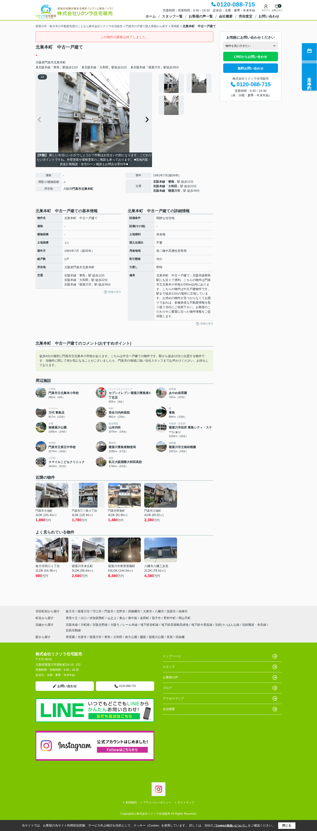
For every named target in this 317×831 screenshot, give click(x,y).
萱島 (171, 181)
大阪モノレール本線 (124, 624)
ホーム (151, 16)
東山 (122, 618)
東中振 (133, 618)
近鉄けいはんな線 (227, 624)
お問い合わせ (269, 16)
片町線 (86, 624)
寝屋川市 (174, 190)
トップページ (172, 656)
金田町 (145, 618)
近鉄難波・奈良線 (254, 624)
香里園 (70, 637)
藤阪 (143, 637)
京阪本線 (159, 181)
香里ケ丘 (72, 618)
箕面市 (171, 611)
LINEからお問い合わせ (250, 56)
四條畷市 (134, 611)
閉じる (286, 825)
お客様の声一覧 (201, 16)
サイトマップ (185, 802)
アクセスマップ (173, 698)
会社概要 (226, 16)
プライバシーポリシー (157, 802)
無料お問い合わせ (251, 68)
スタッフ (169, 666)
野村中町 (170, 618)
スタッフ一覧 (172, 16)
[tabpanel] (185, 94)
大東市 (147, 611)
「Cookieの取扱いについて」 (230, 825)
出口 (84, 618)
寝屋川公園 (156, 637)
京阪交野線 (100, 624)
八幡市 (159, 611)
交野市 (120, 611)
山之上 (112, 618)
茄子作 (157, 618)
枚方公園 (131, 637)
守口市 (97, 611)
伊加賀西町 (97, 618)
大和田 (172, 186)
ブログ (167, 688)
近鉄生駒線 (73, 630)
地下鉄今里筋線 (202, 624)
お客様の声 (170, 677)
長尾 (170, 637)
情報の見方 (114, 291)
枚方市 (70, 611)
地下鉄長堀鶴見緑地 (175, 624)
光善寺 (82, 637)
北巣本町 (60, 62)
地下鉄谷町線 (149, 624)
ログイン (266, 10)
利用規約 (131, 802)
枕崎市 (183, 611)
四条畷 (180, 637)
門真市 (49, 62)
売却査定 (246, 16)
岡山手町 (185, 618)
